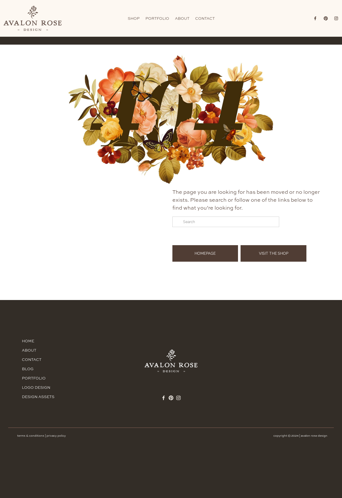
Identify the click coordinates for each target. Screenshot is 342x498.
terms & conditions (30, 436)
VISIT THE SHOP (273, 253)
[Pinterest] (325, 18)
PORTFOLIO (157, 18)
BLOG (28, 368)
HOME (28, 340)
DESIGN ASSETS (38, 396)
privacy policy (56, 436)
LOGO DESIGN (36, 387)
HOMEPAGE (205, 253)
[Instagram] (336, 18)
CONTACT (205, 18)
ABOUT (182, 18)
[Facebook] (315, 18)
